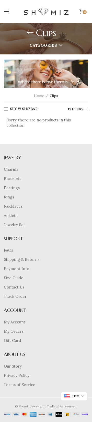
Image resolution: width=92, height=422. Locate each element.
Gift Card (12, 340)
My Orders (14, 331)
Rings (9, 197)
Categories (43, 45)
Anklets (10, 215)
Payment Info (16, 268)
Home (39, 95)
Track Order (15, 296)
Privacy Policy (16, 375)
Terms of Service (19, 384)
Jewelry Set (14, 224)
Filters (76, 109)
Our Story (13, 366)
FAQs (8, 250)
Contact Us (14, 287)
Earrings (12, 187)
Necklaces (13, 206)
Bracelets (12, 178)
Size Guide (13, 277)
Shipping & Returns (21, 259)
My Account (14, 322)
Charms (11, 169)
